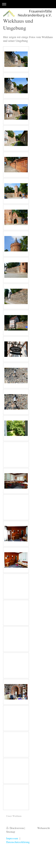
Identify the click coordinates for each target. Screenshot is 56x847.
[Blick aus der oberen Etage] (16, 428)
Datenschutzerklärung (18, 842)
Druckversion (16, 828)
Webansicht (43, 828)
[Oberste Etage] (16, 481)
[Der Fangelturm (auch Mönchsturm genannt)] (16, 191)
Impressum (12, 838)
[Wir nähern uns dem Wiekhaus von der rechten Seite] (16, 270)
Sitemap (10, 831)
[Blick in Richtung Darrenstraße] (16, 138)
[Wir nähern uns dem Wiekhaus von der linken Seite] (16, 59)
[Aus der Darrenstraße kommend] (16, 164)
